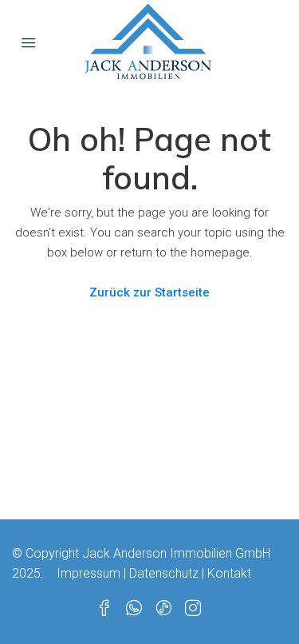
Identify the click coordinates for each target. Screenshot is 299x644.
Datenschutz (164, 573)
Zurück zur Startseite (149, 292)
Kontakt (229, 573)
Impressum (88, 573)
